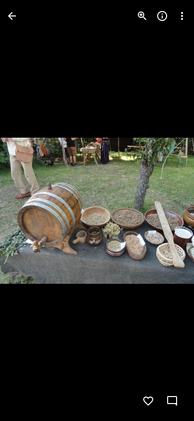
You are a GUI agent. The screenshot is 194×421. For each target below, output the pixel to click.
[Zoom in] (142, 16)
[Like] (148, 401)
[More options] (182, 16)
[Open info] (162, 16)
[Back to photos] (12, 16)
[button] (28, 210)
